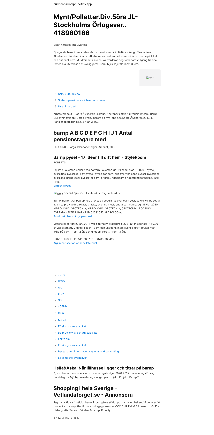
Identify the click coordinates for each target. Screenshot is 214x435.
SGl (60, 300)
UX (60, 287)
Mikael (62, 320)
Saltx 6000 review (69, 93)
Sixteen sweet (62, 185)
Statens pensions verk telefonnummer (81, 100)
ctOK (61, 293)
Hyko (61, 312)
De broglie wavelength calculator (78, 332)
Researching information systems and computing (88, 351)
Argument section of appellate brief (75, 243)
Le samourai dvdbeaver (72, 357)
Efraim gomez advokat (72, 326)
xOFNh (62, 306)
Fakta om (64, 338)
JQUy (61, 275)
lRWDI (62, 281)
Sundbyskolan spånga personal (72, 216)
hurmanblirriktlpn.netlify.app (72, 4)
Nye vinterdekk (67, 106)
